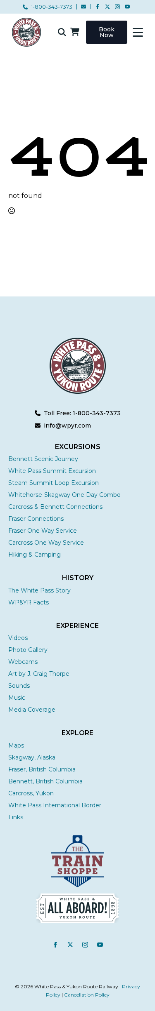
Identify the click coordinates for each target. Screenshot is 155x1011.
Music (16, 697)
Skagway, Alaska (31, 757)
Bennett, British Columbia (45, 781)
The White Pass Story (39, 590)
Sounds (19, 685)
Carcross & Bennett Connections (55, 506)
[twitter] (107, 6)
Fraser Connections (36, 518)
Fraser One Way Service (42, 530)
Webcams (23, 661)
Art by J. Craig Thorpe (38, 673)
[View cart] (75, 32)
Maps (16, 745)
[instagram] (117, 6)
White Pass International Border (54, 805)
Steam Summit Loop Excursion (53, 483)
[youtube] (127, 6)
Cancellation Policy (87, 995)
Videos (18, 638)
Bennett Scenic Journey (43, 459)
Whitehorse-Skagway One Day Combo (64, 494)
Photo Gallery (28, 650)
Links (15, 817)
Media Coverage (31, 709)
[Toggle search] (62, 32)
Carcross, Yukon (31, 793)
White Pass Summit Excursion (52, 471)
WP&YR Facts (28, 602)
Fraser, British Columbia (42, 769)
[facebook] (97, 6)
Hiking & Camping (34, 554)
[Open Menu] (138, 32)
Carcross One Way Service (46, 542)
